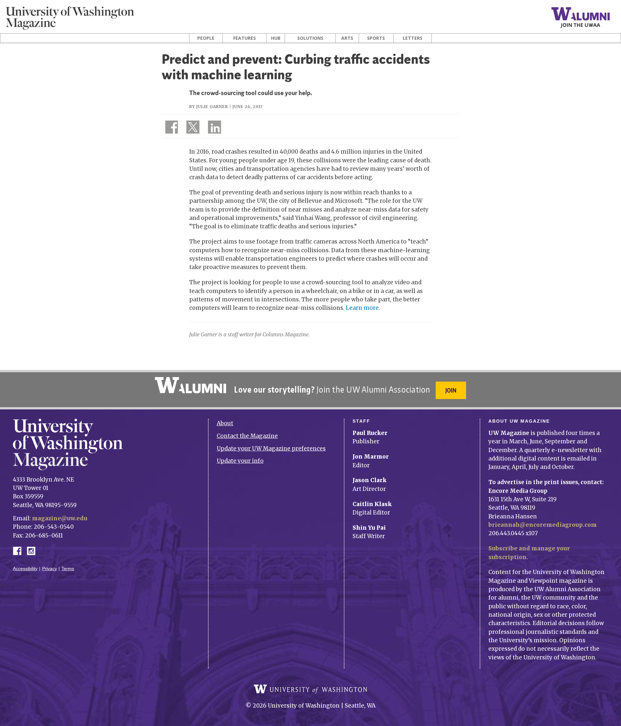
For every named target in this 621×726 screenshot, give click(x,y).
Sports (376, 38)
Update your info (240, 460)
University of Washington (310, 689)
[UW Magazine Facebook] (170, 128)
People (205, 38)
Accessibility (25, 568)
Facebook (20, 550)
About (225, 423)
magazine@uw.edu (59, 518)
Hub (275, 38)
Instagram (33, 550)
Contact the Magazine (247, 435)
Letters (412, 38)
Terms (67, 568)
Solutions (310, 38)
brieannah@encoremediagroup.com (542, 524)
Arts (347, 38)
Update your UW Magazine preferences (271, 448)
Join (450, 390)
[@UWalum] (192, 128)
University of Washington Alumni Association (190, 385)
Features (244, 38)
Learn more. (363, 307)
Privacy (49, 568)
